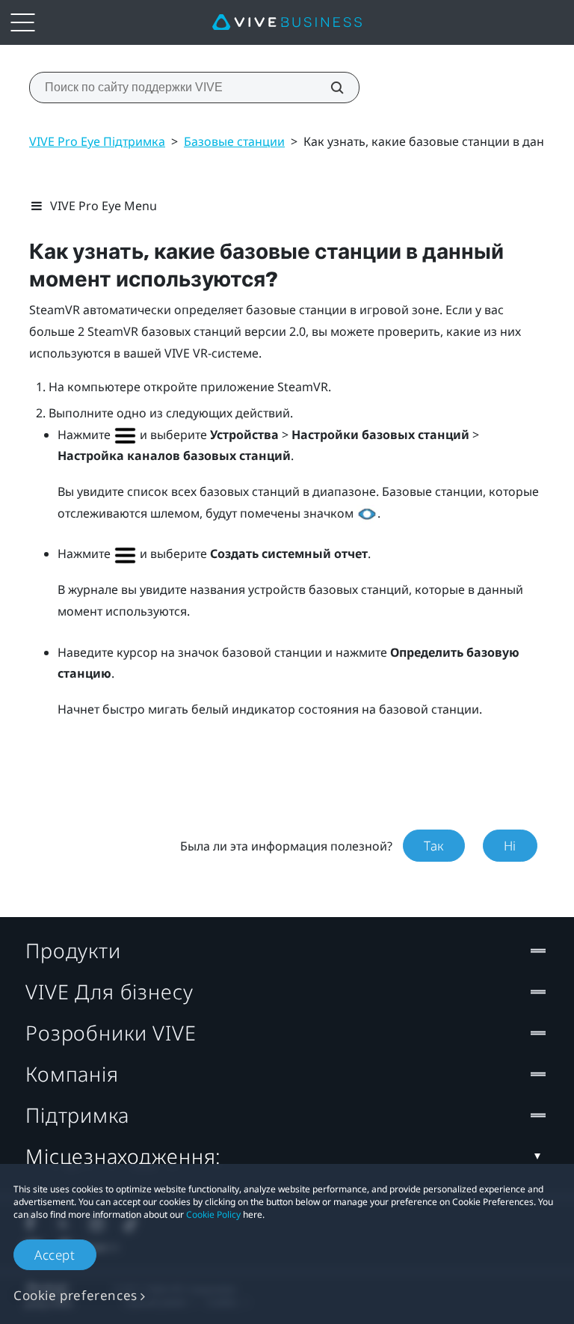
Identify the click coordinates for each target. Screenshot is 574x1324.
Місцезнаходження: (123, 1156)
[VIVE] (287, 22)
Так (434, 845)
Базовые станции (234, 141)
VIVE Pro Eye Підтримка (97, 141)
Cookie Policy (213, 1214)
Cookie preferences (75, 1295)
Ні (510, 845)
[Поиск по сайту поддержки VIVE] (329, 87)
